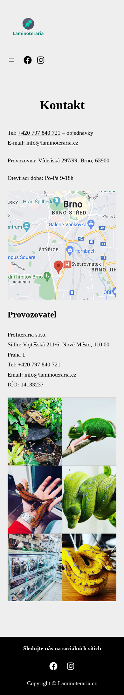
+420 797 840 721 (39, 133)
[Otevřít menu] (11, 60)
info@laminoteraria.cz (52, 143)
